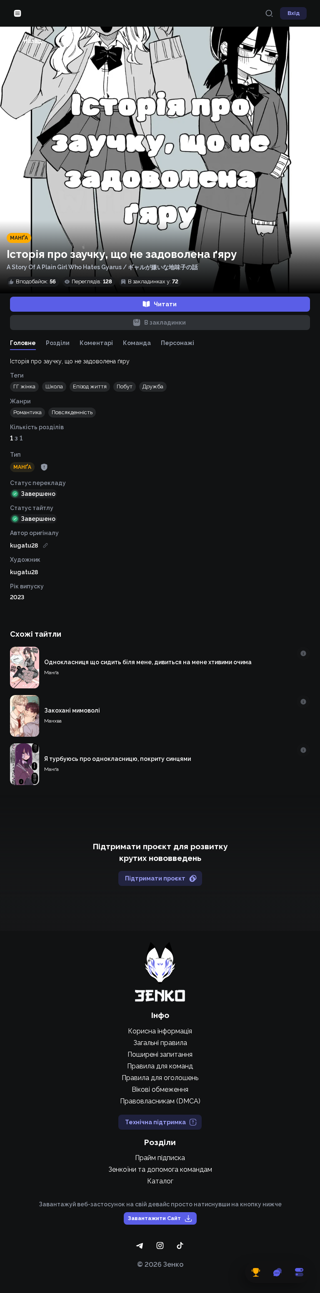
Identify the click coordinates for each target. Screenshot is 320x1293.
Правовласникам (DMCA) (160, 1101)
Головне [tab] (23, 343)
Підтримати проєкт (155, 878)
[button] (24, 387)
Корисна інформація (160, 1031)
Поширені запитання (160, 1054)
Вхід (294, 13)
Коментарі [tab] (96, 343)
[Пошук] (269, 13)
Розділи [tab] (58, 343)
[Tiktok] (180, 1245)
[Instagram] (160, 1245)
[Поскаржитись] (44, 467)
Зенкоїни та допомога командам (160, 1169)
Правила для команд (160, 1066)
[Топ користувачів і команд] (256, 1272)
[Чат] (277, 1272)
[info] (303, 653)
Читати (165, 304)
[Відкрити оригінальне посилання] (45, 545)
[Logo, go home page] (160, 972)
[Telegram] (140, 1245)
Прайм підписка (160, 1158)
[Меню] (17, 13)
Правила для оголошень (160, 1078)
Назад (32, 41)
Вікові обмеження (160, 1089)
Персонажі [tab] (177, 343)
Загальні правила (160, 1043)
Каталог (160, 1181)
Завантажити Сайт (154, 1218)
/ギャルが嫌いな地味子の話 (160, 267)
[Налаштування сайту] (299, 1272)
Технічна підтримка (155, 1122)
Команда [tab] (137, 343)
